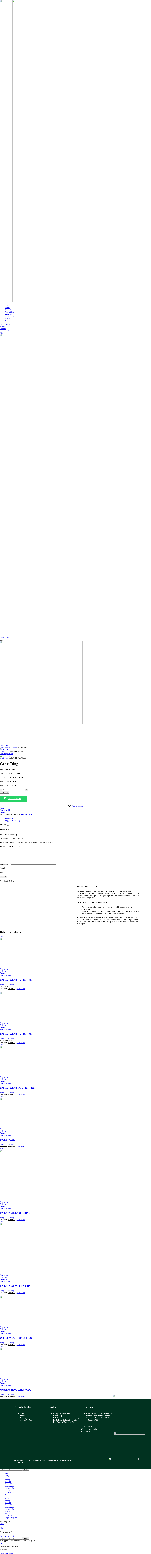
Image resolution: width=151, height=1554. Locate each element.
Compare (8, 1515)
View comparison (6, 1553)
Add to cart (4, 792)
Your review (5, 864)
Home (2, 747)
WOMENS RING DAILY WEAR (16, 1389)
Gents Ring (13, 747)
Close (2, 1524)
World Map (57, 1416)
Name (2, 868)
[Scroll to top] (1, 1543)
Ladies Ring (9, 984)
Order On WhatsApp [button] (15, 799)
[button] (4, 969)
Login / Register (11, 1518)
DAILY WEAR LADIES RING (15, 1213)
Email (2, 872)
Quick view (4, 971)
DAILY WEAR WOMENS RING (16, 1286)
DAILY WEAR (7, 1140)
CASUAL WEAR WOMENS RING (17, 1088)
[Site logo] (6, 302)
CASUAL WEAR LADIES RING (16, 980)
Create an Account (7, 1536)
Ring (7, 747)
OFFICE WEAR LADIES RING (16, 1338)
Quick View (20, 989)
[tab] (78, 818)
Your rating (5, 847)
